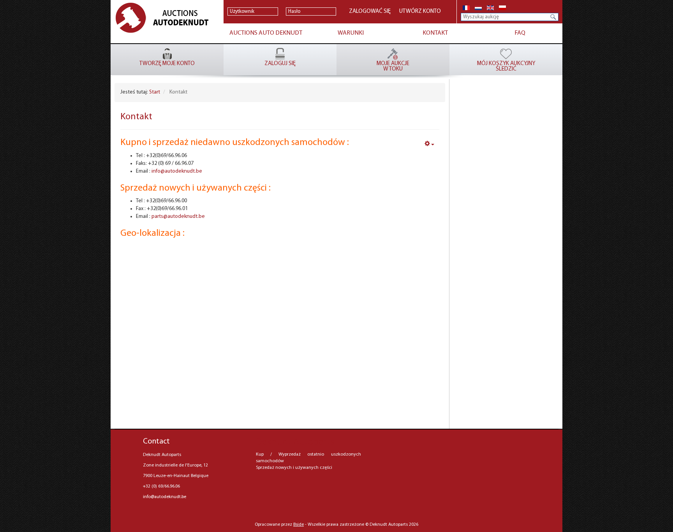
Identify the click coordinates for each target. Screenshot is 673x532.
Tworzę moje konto (167, 64)
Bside (298, 524)
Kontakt (435, 33)
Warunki (351, 33)
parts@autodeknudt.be (178, 216)
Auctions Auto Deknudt (265, 33)
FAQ (519, 33)
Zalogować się (364, 11)
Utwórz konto (420, 11)
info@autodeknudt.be (177, 171)
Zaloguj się (280, 64)
